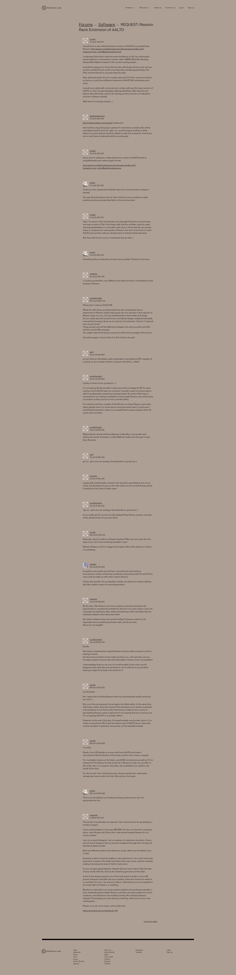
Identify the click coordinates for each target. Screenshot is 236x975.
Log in (181, 8)
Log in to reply (150, 922)
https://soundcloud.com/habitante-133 (100, 911)
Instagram (139, 950)
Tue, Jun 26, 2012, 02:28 (97, 567)
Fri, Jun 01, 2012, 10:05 (97, 185)
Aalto (75, 950)
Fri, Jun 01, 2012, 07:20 (97, 118)
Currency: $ (169, 8)
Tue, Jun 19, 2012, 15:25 (97, 457)
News (106, 955)
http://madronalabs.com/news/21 (98, 123)
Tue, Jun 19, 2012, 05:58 (97, 354)
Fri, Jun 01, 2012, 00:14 (97, 42)
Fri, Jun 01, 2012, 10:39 (97, 255)
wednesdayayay (97, 116)
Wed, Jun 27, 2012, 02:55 (97, 743)
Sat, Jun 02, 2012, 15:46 (97, 276)
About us (157, 8)
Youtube (139, 952)
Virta (75, 957)
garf (91, 352)
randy (92, 183)
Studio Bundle (78, 961)
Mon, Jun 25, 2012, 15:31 (97, 535)
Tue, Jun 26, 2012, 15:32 (97, 642)
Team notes (108, 957)
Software (106, 24)
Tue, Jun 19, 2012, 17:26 (97, 506)
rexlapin (93, 274)
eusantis (93, 815)
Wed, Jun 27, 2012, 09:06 (97, 793)
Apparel (76, 964)
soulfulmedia (96, 298)
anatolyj (93, 476)
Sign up (191, 8)
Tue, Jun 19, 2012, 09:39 (97, 379)
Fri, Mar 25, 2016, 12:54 (97, 817)
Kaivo (75, 955)
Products (128, 8)
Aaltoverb (77, 952)
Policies (107, 964)
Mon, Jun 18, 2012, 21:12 (97, 300)
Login (169, 950)
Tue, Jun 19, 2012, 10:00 (97, 430)
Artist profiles (109, 952)
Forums (86, 24)
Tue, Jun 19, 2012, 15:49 (97, 478)
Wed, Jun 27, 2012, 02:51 (97, 687)
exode (93, 39)
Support (107, 961)
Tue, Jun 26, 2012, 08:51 (97, 601)
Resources (143, 8)
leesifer (93, 564)
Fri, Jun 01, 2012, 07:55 (97, 153)
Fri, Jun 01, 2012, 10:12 (96, 217)
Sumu (75, 959)
